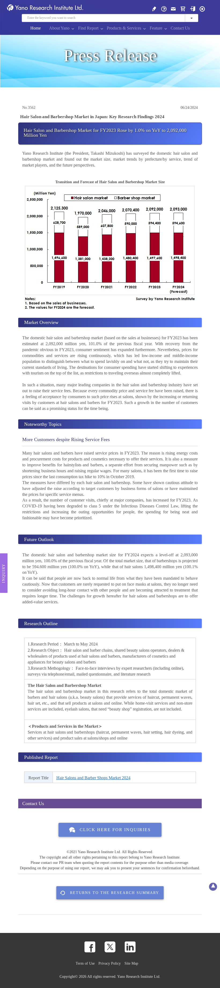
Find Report (88, 28)
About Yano (59, 28)
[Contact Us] (173, 9)
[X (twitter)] (110, 946)
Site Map (131, 963)
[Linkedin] (130, 946)
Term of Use (85, 963)
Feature (156, 28)
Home (35, 28)
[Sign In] (192, 9)
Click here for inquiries (115, 829)
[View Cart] (183, 9)
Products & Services (124, 28)
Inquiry (4, 573)
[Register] (154, 9)
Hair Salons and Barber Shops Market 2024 (93, 778)
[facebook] (89, 946)
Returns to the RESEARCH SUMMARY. (115, 892)
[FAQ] (164, 9)
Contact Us (180, 28)
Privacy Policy (109, 963)
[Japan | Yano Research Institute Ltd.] (202, 9)
